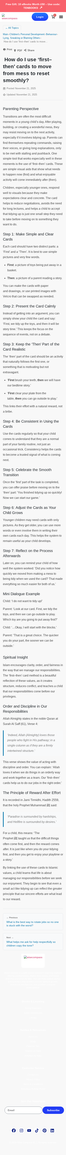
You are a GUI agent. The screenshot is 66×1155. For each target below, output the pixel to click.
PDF (19, 50)
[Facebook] (14, 1130)
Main (5, 34)
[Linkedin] (52, 1130)
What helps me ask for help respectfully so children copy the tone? (31, 943)
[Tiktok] (37, 1130)
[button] (61, 17)
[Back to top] (59, 1150)
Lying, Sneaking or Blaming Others (21, 38)
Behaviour (51, 34)
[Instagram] (21, 1130)
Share (30, 50)
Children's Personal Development (27, 34)
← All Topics (12, 28)
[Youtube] (29, 1130)
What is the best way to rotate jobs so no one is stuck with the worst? (32, 923)
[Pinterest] (44, 1130)
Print (9, 49)
